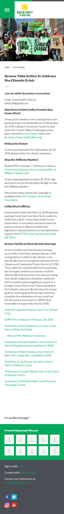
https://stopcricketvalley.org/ (25, 137)
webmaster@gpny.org (17, 482)
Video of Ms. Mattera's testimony (26, 335)
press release (30, 133)
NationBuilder (28, 472)
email (21, 466)
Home (6, 67)
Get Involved (19, 67)
